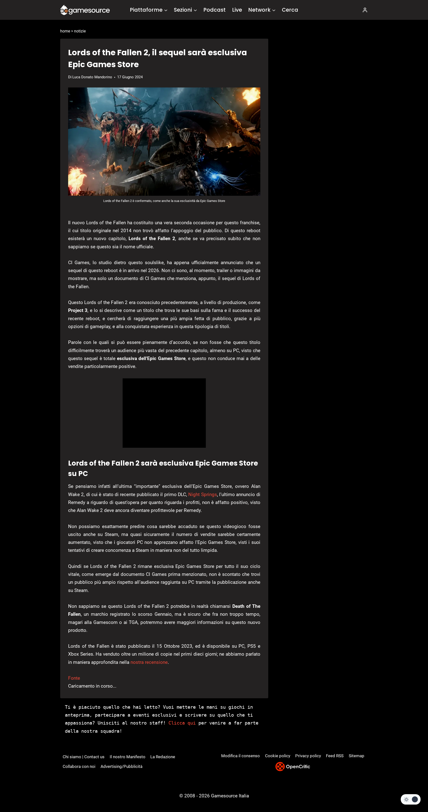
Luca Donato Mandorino (92, 77)
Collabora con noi (79, 766)
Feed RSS (335, 755)
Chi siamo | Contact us (84, 756)
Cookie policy (277, 755)
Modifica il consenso (240, 755)
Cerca (290, 9)
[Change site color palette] (411, 799)
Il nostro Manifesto (127, 756)
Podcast (214, 9)
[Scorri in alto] (411, 789)
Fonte (74, 678)
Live (237, 9)
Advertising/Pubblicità (121, 766)
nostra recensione (149, 662)
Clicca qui (182, 723)
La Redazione (162, 756)
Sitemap (356, 755)
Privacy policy (308, 755)
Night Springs (202, 494)
